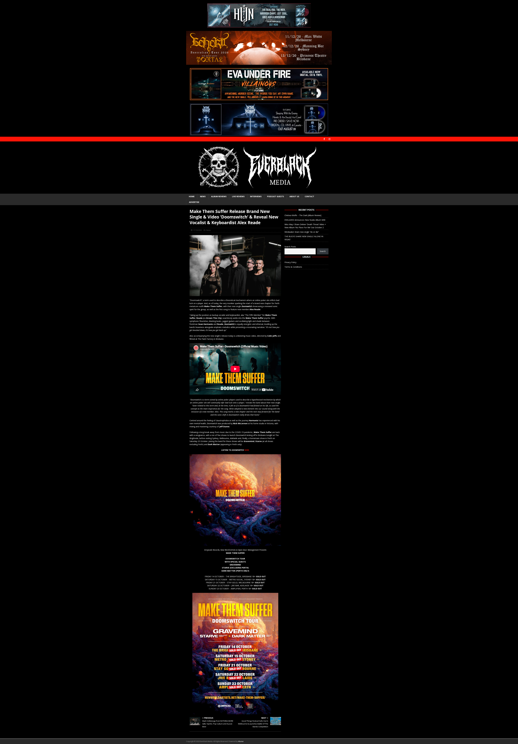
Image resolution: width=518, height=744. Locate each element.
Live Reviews (238, 196)
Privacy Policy (290, 262)
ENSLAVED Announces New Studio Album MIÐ (304, 220)
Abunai (240, 741)
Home (192, 196)
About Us (294, 196)
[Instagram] (329, 139)
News (203, 196)
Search (323, 251)
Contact (309, 196)
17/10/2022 (197, 230)
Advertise (194, 202)
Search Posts (290, 246)
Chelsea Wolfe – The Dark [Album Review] (302, 215)
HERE (246, 450)
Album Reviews (218, 196)
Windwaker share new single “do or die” (301, 232)
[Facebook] (324, 139)
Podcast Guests (275, 196)
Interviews (256, 196)
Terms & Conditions (293, 267)
